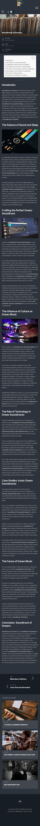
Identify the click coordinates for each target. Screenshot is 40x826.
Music (6, 722)
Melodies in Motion (12, 785)
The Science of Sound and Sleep (16, 62)
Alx (31, 811)
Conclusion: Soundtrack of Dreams (16, 75)
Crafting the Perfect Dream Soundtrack (17, 64)
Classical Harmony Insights (16, 725)
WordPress (19, 811)
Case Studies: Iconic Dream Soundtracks (18, 71)
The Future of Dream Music (14, 73)
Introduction (9, 60)
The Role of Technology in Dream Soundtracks (20, 69)
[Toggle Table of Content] (32, 57)
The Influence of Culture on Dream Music (18, 67)
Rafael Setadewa (9, 40)
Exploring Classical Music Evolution (19, 755)
